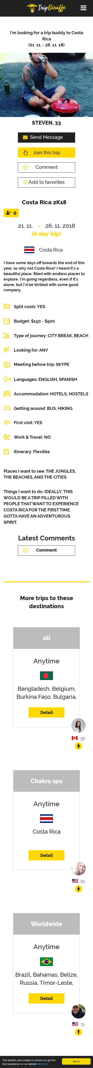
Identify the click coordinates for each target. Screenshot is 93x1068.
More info (43, 1064)
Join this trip (46, 152)
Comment (47, 167)
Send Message (46, 137)
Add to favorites (47, 182)
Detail (46, 712)
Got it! (76, 1061)
